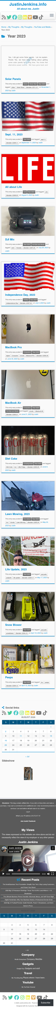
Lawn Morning (21, 522)
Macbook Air (39, 411)
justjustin (8, 578)
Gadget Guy (20, 968)
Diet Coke (11, 458)
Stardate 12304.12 (12, 686)
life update (17, 578)
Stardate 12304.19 (21, 633)
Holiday (26, 300)
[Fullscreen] (52, 874)
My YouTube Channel (28, 987)
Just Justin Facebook (28, 821)
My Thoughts (13, 27)
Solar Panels (13, 79)
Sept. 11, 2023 (14, 134)
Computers (27, 352)
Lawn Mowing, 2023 (17, 514)
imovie (22, 356)
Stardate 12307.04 (26, 303)
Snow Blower (13, 625)
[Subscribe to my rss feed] (4, 17)
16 (6, 740)
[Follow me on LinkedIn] (25, 17)
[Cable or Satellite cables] (28, 773)
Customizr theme (33, 1006)
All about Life (13, 187)
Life (25, 192)
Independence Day (12, 303)
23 (6, 745)
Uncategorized (28, 464)
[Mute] (48, 874)
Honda (12, 522)
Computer (15, 356)
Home (3, 27)
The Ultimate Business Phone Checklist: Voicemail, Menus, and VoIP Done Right (28, 896)
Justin (13, 90)
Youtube (18, 248)
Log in (28, 812)
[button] (28, 861)
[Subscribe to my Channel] (36, 17)
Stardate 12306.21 (12, 414)
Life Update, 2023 (16, 569)
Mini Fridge (21, 467)
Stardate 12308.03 (12, 195)
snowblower (10, 633)
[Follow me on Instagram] (20, 17)
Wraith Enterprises (20, 959)
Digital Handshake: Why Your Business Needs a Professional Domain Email (28, 900)
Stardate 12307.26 (29, 248)
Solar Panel (20, 87)
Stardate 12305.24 (33, 522)
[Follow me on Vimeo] (30, 17)
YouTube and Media (42, 27)
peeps (47, 682)
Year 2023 (42, 84)
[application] (28, 860)
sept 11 (43, 139)
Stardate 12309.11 (12, 143)
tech (13, 248)
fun (15, 467)
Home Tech (33, 84)
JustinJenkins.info (28, 4)
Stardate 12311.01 (32, 87)
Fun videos (27, 519)
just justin (44, 574)
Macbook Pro (30, 356)
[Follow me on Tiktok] (41, 17)
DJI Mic (9, 239)
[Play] (3, 874)
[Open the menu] (52, 15)
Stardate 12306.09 (33, 467)
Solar (13, 87)
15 (51, 736)
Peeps (9, 677)
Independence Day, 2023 (20, 295)
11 (21, 736)
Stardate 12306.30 (42, 356)
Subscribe (45, 1002)
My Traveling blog (17, 978)
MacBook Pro (13, 347)
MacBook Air (13, 403)
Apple (8, 356)
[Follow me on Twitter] (9, 17)
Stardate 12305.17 (28, 578)
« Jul (27, 756)
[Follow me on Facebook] (15, 17)
